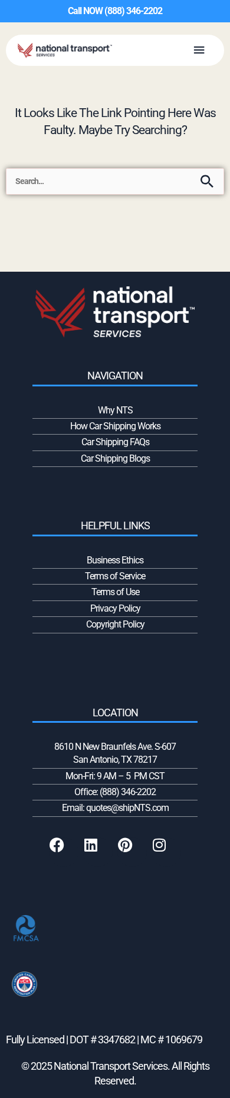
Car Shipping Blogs (115, 458)
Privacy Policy (115, 608)
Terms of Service (115, 576)
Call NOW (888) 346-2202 (115, 10)
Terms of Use (115, 592)
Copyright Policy (115, 624)
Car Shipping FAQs (115, 442)
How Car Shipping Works (115, 426)
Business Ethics (115, 560)
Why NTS (115, 410)
